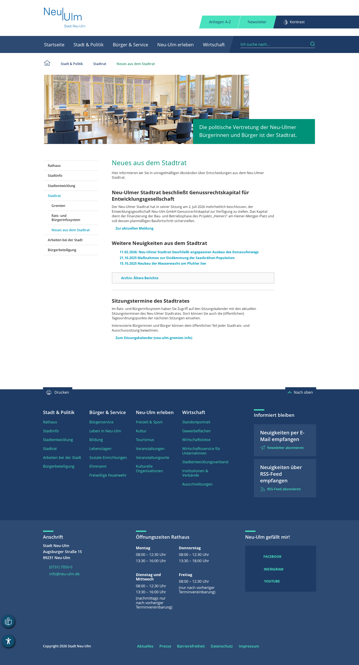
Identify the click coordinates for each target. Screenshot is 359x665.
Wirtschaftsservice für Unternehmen (201, 451)
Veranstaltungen (150, 448)
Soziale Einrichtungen (108, 457)
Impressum (249, 646)
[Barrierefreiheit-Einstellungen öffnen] (8, 641)
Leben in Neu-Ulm (105, 430)
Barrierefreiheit (191, 646)
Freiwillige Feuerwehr (108, 475)
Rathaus (54, 165)
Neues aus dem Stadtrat (136, 63)
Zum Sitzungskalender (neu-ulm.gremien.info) (154, 338)
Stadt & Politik (89, 44)
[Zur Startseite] (65, 17)
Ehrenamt (97, 466)
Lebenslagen (100, 448)
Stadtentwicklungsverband (205, 461)
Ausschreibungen (197, 484)
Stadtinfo (55, 175)
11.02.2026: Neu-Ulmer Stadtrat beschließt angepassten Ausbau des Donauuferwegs (189, 252)
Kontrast (297, 21)
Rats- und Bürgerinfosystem (66, 217)
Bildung (96, 439)
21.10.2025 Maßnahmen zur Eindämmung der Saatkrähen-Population (177, 258)
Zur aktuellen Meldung (134, 228)
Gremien (58, 205)
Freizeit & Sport (149, 421)
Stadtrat (99, 63)
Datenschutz (222, 646)
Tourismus (145, 439)
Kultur (141, 430)
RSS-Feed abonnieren (284, 489)
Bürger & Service (130, 44)
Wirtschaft (214, 44)
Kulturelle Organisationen (149, 468)
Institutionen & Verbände (195, 473)
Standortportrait (196, 421)
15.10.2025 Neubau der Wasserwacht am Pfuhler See (163, 263)
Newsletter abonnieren (285, 447)
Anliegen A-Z (220, 21)
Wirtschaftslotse (196, 439)
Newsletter (257, 21)
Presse (165, 646)
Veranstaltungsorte (152, 457)
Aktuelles (145, 646)
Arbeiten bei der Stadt (65, 240)
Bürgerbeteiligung (62, 250)
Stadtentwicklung (61, 185)
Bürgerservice (101, 421)
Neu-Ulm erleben (175, 44)
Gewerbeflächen (196, 430)
